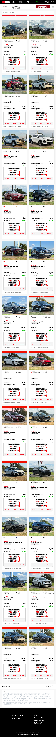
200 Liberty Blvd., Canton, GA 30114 (48, 2)
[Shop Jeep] (6, 6)
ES (8, 2)
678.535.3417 (13, 2)
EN (4, 2)
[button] (26, 29)
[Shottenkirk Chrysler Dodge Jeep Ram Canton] (16, 6)
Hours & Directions (42, 7)
